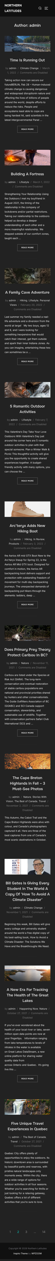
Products (14, 543)
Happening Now (28, 1008)
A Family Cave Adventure (27, 292)
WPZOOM (36, 1253)
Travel (42, 801)
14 (43, 1232)
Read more (29, 129)
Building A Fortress (27, 174)
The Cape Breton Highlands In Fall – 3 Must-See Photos (27, 783)
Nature (25, 663)
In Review (38, 539)
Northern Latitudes (13, 8)
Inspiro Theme (20, 1253)
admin (12, 68)
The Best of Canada (26, 801)
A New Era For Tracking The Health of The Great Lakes (27, 995)
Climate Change (29, 68)
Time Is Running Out (27, 60)
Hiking (23, 300)
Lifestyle (24, 182)
